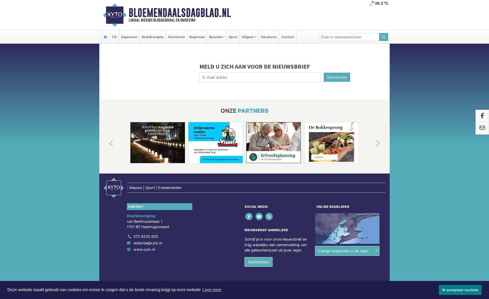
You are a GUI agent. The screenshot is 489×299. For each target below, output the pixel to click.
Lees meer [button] (212, 290)
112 (114, 37)
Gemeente (176, 37)
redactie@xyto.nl (147, 243)
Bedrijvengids (153, 37)
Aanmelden (258, 261)
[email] (482, 128)
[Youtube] (259, 216)
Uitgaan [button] (248, 37)
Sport (233, 37)
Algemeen (129, 37)
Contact (287, 37)
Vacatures (269, 37)
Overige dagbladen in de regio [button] (343, 251)
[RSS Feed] (269, 216)
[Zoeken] (383, 37)
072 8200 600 (145, 236)
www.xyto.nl (144, 249)
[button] (105, 143)
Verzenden (337, 77)
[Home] (105, 36)
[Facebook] (249, 216)
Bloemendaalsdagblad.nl (180, 12)
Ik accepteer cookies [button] (460, 290)
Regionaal (197, 37)
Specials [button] (215, 37)
